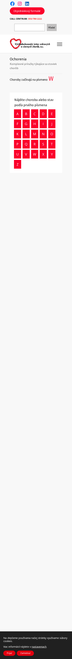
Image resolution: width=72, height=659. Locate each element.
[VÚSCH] (33, 43)
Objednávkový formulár (27, 11)
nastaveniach (39, 646)
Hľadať (51, 27)
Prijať (9, 653)
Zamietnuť (25, 653)
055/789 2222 (35, 18)
